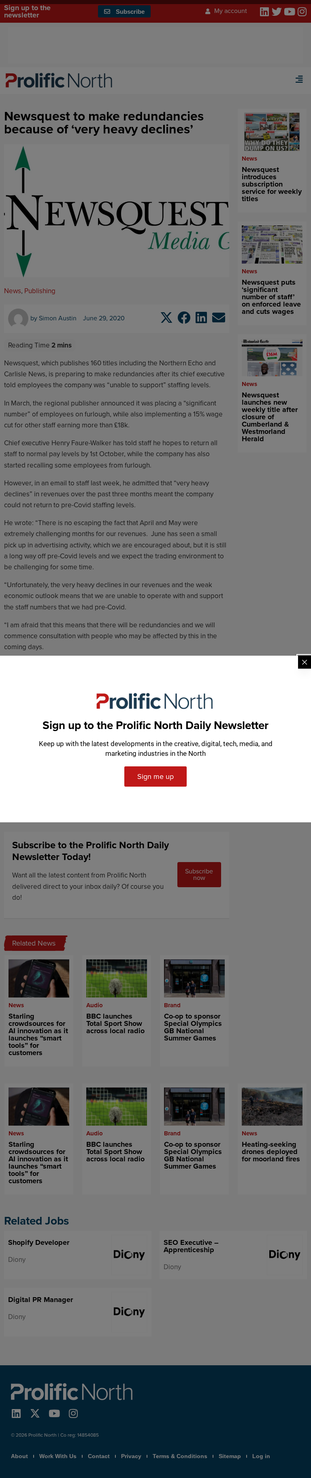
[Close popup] (304, 662)
